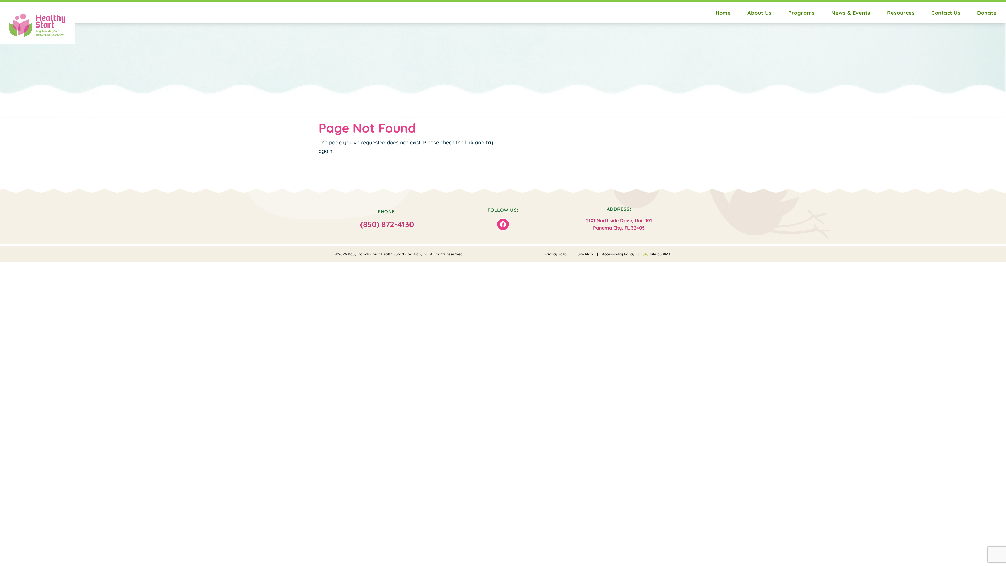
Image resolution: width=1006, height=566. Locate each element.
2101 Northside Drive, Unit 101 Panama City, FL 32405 (619, 224)
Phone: (387, 219)
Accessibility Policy (618, 254)
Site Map (585, 254)
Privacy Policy (556, 254)
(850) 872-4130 (387, 224)
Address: (619, 218)
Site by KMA (660, 254)
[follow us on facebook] (503, 224)
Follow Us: (503, 210)
